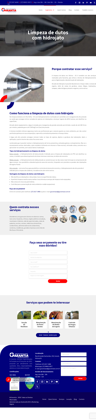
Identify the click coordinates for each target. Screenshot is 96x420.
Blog (75, 399)
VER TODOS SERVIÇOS (48, 335)
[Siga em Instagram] (79, 2)
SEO (29, 402)
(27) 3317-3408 (35, 192)
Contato (81, 399)
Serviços (61, 399)
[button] (8, 379)
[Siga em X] (94, 2)
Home (44, 399)
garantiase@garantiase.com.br (60, 192)
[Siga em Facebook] (75, 2)
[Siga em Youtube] (90, 2)
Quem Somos (52, 399)
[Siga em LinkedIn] (83, 2)
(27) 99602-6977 (47, 366)
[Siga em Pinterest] (87, 2)
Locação (69, 399)
